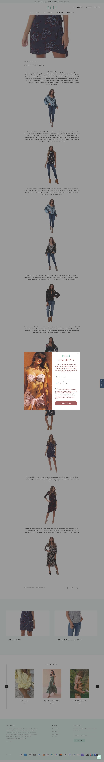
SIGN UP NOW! (66, 403)
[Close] (78, 354)
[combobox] (58, 383)
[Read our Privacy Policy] (76, 392)
